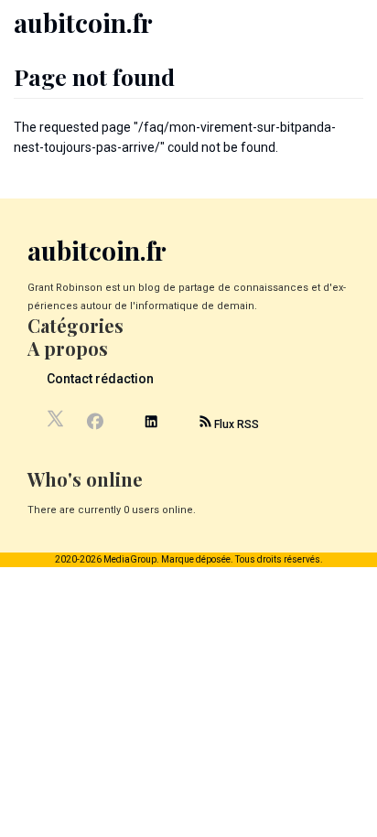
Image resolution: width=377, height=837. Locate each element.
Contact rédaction (100, 378)
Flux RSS (235, 424)
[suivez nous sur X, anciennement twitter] (57, 423)
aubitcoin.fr (83, 22)
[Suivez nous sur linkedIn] (151, 424)
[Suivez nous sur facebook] (95, 423)
